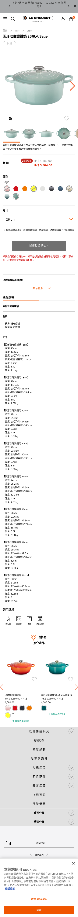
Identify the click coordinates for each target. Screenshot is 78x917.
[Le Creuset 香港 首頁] (38, 18)
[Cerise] (15, 189)
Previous (9, 6)
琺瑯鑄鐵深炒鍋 (13, 695)
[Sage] (15, 197)
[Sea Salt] (7, 197)
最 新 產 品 (39, 785)
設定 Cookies (39, 898)
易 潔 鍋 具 (39, 749)
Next (68, 6)
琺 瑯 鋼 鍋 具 (39, 758)
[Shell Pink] (7, 189)
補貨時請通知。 (39, 245)
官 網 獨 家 (39, 794)
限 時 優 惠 (39, 803)
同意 (39, 909)
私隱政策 (10, 888)
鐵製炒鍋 (39, 740)
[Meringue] (69, 189)
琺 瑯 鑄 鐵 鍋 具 (39, 731)
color (17, 30)
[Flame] (24, 189)
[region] (39, 887)
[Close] (75, 6)
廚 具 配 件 (39, 776)
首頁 (5, 30)
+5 (13, 714)
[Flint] (51, 189)
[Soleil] (33, 189)
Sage (29, 30)
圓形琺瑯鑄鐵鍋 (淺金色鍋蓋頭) (57, 695)
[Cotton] (42, 189)
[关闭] (73, 863)
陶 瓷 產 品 (39, 767)
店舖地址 (40, 842)
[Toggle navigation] (5, 19)
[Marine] (60, 189)
